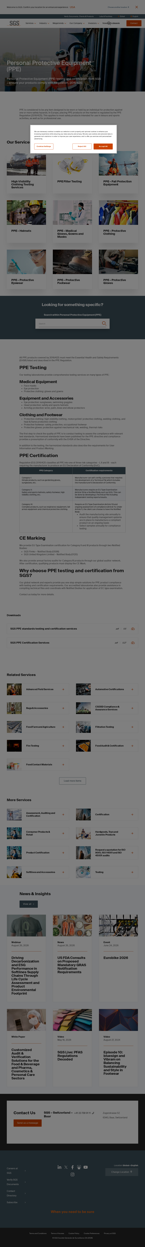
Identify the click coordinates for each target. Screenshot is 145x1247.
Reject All (82, 146)
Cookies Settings (44, 146)
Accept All (103, 146)
